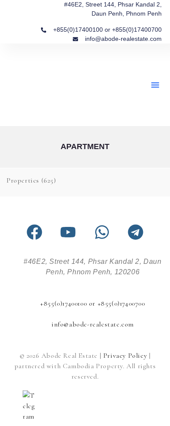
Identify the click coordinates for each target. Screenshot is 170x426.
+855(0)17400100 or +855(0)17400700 (92, 303)
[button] (155, 84)
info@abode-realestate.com (92, 324)
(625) (31, 180)
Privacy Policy (125, 355)
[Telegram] (135, 232)
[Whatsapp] (102, 232)
